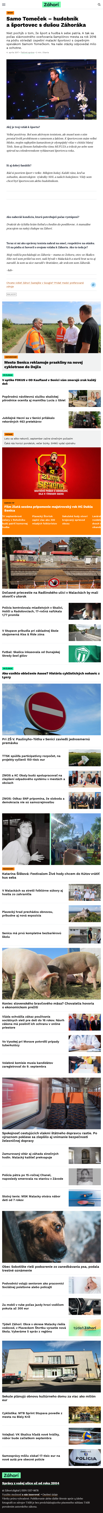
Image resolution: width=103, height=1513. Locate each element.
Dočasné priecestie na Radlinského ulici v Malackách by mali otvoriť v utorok (50, 594)
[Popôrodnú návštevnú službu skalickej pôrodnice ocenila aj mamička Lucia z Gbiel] (85, 398)
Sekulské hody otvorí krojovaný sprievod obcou (23, 520)
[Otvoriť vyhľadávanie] (99, 4)
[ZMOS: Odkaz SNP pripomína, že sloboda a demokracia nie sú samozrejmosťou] (85, 800)
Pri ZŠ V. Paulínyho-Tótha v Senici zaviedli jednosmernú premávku (46, 741)
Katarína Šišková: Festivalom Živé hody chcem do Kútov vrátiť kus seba (51, 875)
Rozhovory (8, 869)
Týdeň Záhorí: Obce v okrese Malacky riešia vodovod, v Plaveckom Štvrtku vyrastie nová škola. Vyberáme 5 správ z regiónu (34, 1327)
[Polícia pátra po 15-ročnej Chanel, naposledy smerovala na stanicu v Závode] (85, 1176)
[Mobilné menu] (3, 4)
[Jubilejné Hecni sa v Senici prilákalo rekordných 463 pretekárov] (85, 419)
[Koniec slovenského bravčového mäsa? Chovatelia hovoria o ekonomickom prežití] (51, 974)
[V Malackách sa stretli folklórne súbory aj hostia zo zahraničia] (85, 892)
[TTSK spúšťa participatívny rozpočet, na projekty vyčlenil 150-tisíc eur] (85, 757)
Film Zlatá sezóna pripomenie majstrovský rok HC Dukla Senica (48, 508)
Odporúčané (11, 357)
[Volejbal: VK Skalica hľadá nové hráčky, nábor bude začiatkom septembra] (85, 1436)
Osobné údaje (50, 1494)
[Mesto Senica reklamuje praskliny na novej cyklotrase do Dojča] (51, 327)
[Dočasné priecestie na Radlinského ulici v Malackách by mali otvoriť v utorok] (51, 563)
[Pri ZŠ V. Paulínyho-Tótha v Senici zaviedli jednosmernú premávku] (51, 709)
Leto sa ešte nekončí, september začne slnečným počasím (38, 438)
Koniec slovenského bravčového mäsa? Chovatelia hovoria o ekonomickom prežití (48, 1005)
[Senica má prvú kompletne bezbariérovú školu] (85, 935)
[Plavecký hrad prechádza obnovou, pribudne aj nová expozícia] (85, 913)
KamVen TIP (9, 503)
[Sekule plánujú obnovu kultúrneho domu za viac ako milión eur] (51, 1366)
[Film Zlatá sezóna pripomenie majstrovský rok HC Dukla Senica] (51, 473)
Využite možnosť (21, 1494)
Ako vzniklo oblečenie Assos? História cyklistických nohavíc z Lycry (51, 675)
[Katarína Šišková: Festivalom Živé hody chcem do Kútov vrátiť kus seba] (51, 839)
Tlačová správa (27, 52)
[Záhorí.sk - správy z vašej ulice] (51, 4)
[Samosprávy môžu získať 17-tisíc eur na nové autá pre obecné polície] (85, 1457)
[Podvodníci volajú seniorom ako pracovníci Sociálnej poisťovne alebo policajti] (85, 1285)
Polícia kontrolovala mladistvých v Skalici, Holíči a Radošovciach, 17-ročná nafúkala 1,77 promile (32, 611)
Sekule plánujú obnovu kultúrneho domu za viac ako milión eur (49, 1398)
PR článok (7, 375)
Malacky (11, 294)
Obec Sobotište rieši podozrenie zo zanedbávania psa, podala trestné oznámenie (50, 1268)
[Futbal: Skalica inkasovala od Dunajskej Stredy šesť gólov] (85, 653)
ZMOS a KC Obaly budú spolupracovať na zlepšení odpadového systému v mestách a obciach (33, 779)
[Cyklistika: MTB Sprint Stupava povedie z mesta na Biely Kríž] (85, 1414)
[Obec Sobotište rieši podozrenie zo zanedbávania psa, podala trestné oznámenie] (51, 1237)
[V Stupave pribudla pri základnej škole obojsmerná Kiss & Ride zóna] (85, 632)
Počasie (8, 434)
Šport (10, 13)
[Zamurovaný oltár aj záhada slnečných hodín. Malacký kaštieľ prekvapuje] (85, 1155)
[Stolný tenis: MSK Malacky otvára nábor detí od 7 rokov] (85, 1198)
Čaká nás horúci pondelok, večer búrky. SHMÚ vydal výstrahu (39, 443)
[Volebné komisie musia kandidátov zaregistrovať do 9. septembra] (85, 1064)
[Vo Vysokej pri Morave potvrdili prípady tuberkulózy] (85, 1043)
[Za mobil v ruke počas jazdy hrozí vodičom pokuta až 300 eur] (85, 1306)
